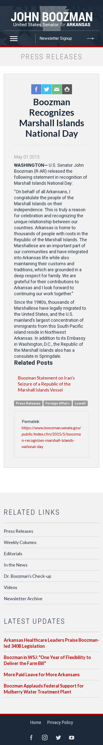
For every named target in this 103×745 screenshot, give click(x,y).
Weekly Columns (20, 542)
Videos (10, 587)
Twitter (47, 89)
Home (35, 722)
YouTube (72, 737)
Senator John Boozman (51, 18)
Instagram (44, 737)
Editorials (13, 553)
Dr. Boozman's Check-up (27, 576)
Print (67, 89)
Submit (90, 39)
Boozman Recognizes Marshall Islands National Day (51, 117)
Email (57, 89)
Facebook (36, 89)
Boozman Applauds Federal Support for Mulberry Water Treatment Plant (44, 688)
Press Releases (18, 531)
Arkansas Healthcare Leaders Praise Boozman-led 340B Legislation (51, 643)
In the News (16, 565)
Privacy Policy (60, 722)
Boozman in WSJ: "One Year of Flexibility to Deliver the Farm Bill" (47, 660)
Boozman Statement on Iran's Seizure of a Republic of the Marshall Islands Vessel (46, 383)
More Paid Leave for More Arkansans (42, 674)
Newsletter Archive (23, 598)
